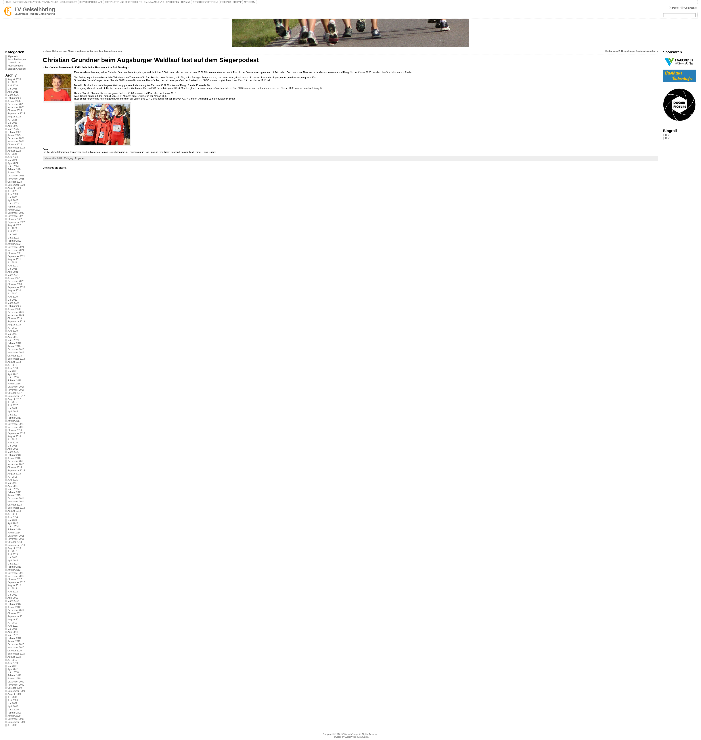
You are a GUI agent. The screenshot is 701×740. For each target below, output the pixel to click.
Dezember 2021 (15, 247)
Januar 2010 (13, 678)
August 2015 (14, 473)
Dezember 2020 (15, 281)
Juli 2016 (12, 439)
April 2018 (12, 374)
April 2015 (12, 486)
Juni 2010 (12, 663)
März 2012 (13, 601)
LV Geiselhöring (34, 9)
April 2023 (12, 200)
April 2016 (12, 448)
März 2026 (13, 95)
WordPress (350, 737)
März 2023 (13, 203)
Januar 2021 (13, 278)
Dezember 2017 (15, 386)
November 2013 (15, 538)
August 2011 (14, 619)
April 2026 (12, 91)
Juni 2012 (12, 591)
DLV (667, 138)
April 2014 (12, 523)
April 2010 (12, 669)
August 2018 (14, 362)
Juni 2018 (12, 368)
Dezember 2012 (15, 573)
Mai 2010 (12, 666)
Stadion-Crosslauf (16, 68)
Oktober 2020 (14, 284)
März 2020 (13, 303)
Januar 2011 (13, 641)
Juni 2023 (12, 194)
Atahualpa (363, 737)
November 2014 (15, 501)
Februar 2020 (14, 306)
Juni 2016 (12, 442)
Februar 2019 (14, 343)
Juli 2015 (12, 476)
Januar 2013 (13, 570)
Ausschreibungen (16, 59)
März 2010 (13, 672)
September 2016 (16, 433)
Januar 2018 (13, 383)
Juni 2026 (12, 85)
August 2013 (14, 548)
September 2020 (16, 287)
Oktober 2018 (14, 355)
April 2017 (12, 411)
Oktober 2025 (14, 110)
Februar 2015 (14, 492)
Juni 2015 (12, 479)
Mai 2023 (12, 197)
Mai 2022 (12, 234)
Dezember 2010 (15, 644)
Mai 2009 (12, 703)
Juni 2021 (12, 265)
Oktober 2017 (14, 393)
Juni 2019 (12, 330)
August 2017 (14, 399)
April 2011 (12, 632)
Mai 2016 (12, 445)
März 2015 (13, 489)
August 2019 (14, 324)
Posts (675, 7)
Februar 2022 (14, 240)
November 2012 (15, 576)
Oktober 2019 (14, 318)
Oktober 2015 (14, 467)
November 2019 (15, 315)
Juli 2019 (12, 327)
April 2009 (12, 706)
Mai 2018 (12, 371)
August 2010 (14, 656)
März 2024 (13, 166)
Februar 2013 (14, 566)
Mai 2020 (12, 299)
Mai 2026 (12, 88)
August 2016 (14, 436)
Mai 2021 (12, 268)
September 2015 (16, 470)
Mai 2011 (12, 629)
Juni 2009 (12, 700)
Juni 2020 (12, 296)
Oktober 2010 (14, 650)
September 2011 (16, 616)
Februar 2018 (14, 380)
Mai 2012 (12, 594)
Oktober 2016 (14, 430)
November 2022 (15, 216)
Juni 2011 (12, 625)
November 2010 (15, 647)
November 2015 (15, 464)
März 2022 (13, 237)
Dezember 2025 (15, 104)
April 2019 (12, 337)
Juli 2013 (12, 551)
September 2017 (16, 396)
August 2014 (14, 511)
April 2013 (12, 560)
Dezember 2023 (15, 175)
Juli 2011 (12, 622)
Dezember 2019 (15, 312)
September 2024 (16, 147)
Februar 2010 (14, 675)
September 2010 (16, 653)
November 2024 (15, 141)
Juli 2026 (12, 82)
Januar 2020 (13, 309)
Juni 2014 (12, 517)
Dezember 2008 (15, 719)
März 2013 (13, 563)
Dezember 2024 (15, 138)
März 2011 (12, 635)
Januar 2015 (13, 495)
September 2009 (16, 691)
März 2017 (13, 414)
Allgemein (12, 56)
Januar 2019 (13, 346)
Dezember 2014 (15, 498)
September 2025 (16, 113)
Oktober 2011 (14, 613)
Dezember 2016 (15, 424)
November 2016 (15, 427)
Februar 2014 (14, 529)
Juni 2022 (12, 231)
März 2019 (13, 340)
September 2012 (16, 582)
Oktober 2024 (14, 144)
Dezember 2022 (15, 212)
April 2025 (12, 126)
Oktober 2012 (14, 579)
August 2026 (14, 79)
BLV (667, 135)
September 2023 (16, 185)
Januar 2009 (13, 715)
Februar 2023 (14, 206)
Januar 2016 (13, 458)
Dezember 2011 (15, 610)
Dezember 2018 (15, 349)
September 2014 (16, 507)
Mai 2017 (12, 408)
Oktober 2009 (14, 687)
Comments (690, 7)
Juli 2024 (12, 153)
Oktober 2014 (14, 504)
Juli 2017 (12, 402)
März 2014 (13, 526)
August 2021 (14, 259)
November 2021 (15, 250)
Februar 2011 (14, 638)
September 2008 (16, 722)
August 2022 (14, 225)
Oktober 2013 (14, 542)
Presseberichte (15, 65)
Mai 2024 (12, 160)
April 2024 (12, 163)
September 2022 (16, 222)
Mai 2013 (12, 557)
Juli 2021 (12, 262)
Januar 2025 (13, 135)
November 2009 (15, 684)
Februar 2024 (14, 169)
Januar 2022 (13, 244)
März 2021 (13, 275)
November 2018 (15, 352)
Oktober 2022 (14, 219)
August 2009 (14, 694)
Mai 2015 (12, 483)
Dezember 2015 (15, 461)
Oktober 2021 (14, 253)
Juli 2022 (12, 228)
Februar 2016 (14, 455)
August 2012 (14, 585)
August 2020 (14, 290)
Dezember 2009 (15, 681)
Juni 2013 (12, 554)
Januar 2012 (13, 607)
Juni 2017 (12, 405)
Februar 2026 (14, 98)
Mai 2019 (12, 334)
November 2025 (15, 107)
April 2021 (12, 271)
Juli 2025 (12, 119)
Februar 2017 (14, 417)
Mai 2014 (12, 520)
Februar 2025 (14, 132)
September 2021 (16, 256)
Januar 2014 (13, 532)
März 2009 (13, 709)
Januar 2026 (13, 101)
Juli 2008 (12, 725)
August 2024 (14, 150)
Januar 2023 (13, 209)
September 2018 (16, 358)
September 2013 (16, 545)
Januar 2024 (13, 172)
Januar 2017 (13, 420)
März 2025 (13, 129)
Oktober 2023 (14, 181)
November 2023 (15, 178)
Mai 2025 (12, 122)
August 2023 (14, 188)
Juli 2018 (12, 365)
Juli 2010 (12, 660)
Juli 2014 (12, 514)
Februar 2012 (14, 604)
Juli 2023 (12, 191)
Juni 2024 (12, 157)
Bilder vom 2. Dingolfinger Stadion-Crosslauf (630, 51)
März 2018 (13, 377)
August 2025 (14, 116)
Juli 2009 (12, 697)
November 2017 (15, 389)
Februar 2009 (14, 712)
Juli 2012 (12, 588)
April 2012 (12, 597)
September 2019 (16, 321)
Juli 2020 (12, 293)
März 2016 (13, 452)
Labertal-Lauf (14, 62)
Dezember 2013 (15, 535)
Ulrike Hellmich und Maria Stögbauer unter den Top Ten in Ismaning (83, 51)
